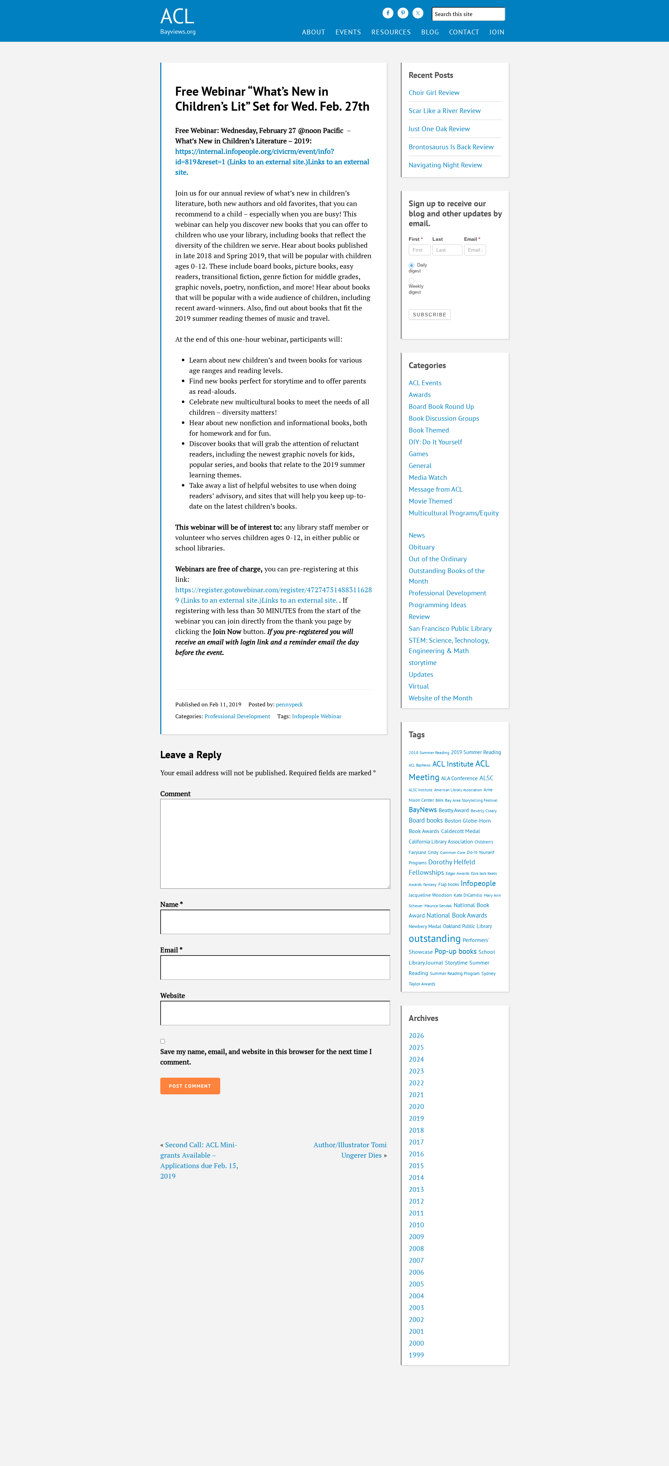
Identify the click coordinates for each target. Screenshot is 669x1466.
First (416, 239)
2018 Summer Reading (429, 752)
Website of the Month (440, 698)
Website (172, 995)
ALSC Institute (420, 789)
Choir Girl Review (434, 92)
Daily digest (418, 268)
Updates (421, 674)
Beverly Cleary (484, 810)
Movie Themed (430, 501)
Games (418, 453)
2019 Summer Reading (476, 752)
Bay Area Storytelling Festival (471, 800)
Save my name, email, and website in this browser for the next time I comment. (266, 1057)
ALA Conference (459, 778)
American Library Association (458, 789)
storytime (423, 662)
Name (171, 904)
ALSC (486, 778)
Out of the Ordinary (438, 558)
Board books (426, 820)
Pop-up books (456, 951)
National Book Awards (456, 915)
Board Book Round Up (441, 406)
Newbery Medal (425, 926)
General (420, 465)
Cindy (433, 852)
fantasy (430, 884)
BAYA (439, 800)
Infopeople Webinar (316, 716)
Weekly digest (416, 289)
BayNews (423, 809)
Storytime (456, 962)
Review (419, 616)
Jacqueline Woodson (430, 895)
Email (171, 949)
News (417, 535)
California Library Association (441, 841)
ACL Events (425, 382)
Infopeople (478, 883)
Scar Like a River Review (445, 110)
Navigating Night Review (445, 164)
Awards (420, 394)
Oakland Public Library (467, 926)
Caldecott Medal (460, 831)
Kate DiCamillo (468, 895)
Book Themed (429, 430)
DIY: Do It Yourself (435, 441)
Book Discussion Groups (444, 418)
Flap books (448, 884)
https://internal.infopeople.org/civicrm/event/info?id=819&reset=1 (272, 161)
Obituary (422, 547)
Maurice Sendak (438, 905)
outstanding (435, 938)
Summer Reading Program (455, 973)
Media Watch (428, 477)
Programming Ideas (437, 604)
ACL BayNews (420, 765)
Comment (175, 793)
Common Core (452, 852)
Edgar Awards (457, 873)
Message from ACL (436, 489)
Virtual (419, 686)
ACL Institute (453, 764)
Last (437, 239)
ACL (177, 15)
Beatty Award (454, 810)
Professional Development (237, 716)
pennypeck (289, 704)
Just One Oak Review (439, 128)
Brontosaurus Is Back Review (451, 146)
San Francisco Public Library (450, 628)
